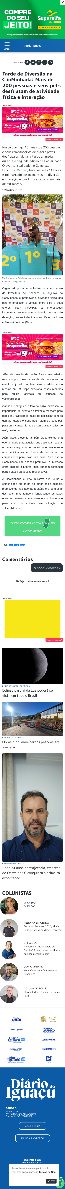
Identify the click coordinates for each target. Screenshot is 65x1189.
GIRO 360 (29, 906)
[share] (50, 62)
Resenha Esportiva (36, 922)
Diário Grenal (33, 966)
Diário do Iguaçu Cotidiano (16, 686)
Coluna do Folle (35, 988)
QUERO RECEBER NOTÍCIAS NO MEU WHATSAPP (33, 527)
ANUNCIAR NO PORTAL (32, 1138)
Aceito (51, 1181)
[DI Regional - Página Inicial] (16, 1018)
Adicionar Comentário (47, 567)
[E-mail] (44, 62)
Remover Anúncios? (54, 139)
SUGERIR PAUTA (33, 1125)
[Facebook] (27, 62)
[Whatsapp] (39, 62)
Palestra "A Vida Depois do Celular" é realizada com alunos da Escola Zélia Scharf (42, 950)
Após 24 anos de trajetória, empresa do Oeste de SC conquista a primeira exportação (31, 872)
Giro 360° (30, 902)
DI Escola (30, 943)
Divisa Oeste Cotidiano (13, 738)
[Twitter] (33, 62)
